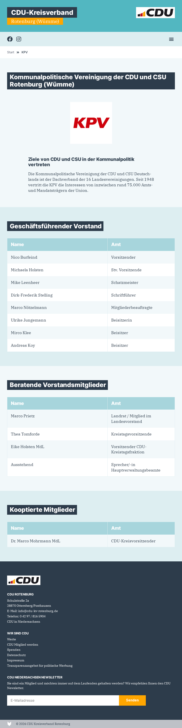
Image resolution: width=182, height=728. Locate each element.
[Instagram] (19, 39)
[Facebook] (10, 39)
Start (10, 52)
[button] (171, 39)
